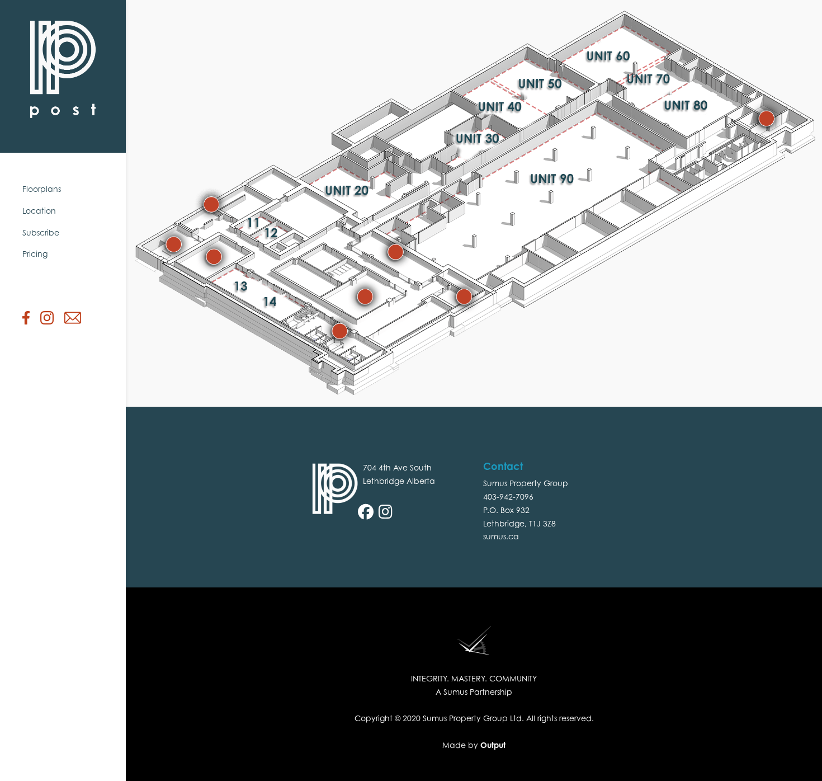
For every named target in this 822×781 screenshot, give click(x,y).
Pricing (35, 253)
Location (39, 210)
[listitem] (173, 244)
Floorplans (41, 189)
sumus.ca (501, 536)
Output (493, 745)
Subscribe (40, 232)
